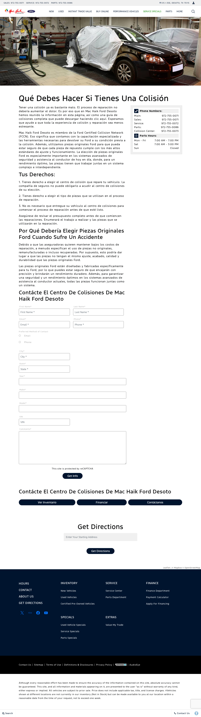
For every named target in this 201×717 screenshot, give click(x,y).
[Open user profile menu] (193, 2)
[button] (193, 11)
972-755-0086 (170, 127)
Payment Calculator (157, 597)
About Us (26, 596)
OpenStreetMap (192, 568)
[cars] (30, 613)
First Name (25, 307)
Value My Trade (114, 624)
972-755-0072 (170, 123)
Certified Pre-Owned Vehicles (78, 603)
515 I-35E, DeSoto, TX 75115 (175, 3)
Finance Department (158, 590)
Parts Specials (69, 637)
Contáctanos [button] (155, 502)
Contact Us (25, 664)
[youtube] (46, 613)
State (22, 364)
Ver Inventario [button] (47, 502)
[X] (22, 613)
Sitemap (38, 664)
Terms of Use (53, 664)
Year (22, 376)
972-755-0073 (170, 131)
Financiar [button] (102, 502)
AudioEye (134, 664)
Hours (24, 583)
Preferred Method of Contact (33, 331)
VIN (21, 417)
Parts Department (116, 597)
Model (23, 403)
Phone (77, 319)
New (51, 11)
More (179, 12)
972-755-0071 (170, 115)
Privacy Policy (104, 664)
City (22, 351)
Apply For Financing (157, 603)
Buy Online (102, 11)
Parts (169, 11)
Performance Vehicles (126, 11)
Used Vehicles (69, 597)
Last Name (79, 307)
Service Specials (70, 631)
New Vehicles (68, 590)
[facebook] (38, 613)
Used (61, 11)
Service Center (114, 590)
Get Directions (100, 551)
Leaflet (166, 568)
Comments (25, 429)
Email (22, 319)
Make (22, 390)
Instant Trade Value (80, 11)
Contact (25, 590)
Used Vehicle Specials (73, 624)
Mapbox (178, 568)
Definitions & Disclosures (78, 664)
